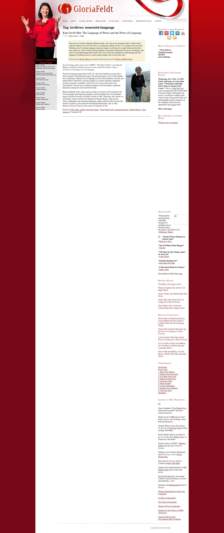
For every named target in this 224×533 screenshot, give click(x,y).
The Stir (162, 248)
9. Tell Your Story (165, 390)
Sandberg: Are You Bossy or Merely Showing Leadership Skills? (172, 345)
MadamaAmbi (174, 485)
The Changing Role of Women (169, 519)
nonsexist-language (121, 109)
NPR (172, 417)
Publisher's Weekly (166, 232)
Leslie (160, 337)
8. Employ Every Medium (167, 388)
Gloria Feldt (162, 329)
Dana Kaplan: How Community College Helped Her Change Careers (171, 306)
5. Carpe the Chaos (165, 381)
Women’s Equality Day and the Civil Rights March (171, 288)
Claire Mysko (164, 256)
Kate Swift (110, 109)
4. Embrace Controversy (167, 379)
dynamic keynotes (165, 52)
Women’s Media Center (124, 59)
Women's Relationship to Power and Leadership (171, 492)
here (170, 108)
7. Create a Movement (166, 386)
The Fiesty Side (175, 428)
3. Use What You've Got (167, 376)
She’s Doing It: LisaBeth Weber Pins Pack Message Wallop (171, 323)
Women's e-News (165, 241)
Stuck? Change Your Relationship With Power (172, 294)
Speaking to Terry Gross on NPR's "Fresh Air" (171, 511)
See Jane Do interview (166, 476)
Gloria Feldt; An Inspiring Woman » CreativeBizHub (171, 319)
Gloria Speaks (85, 21)
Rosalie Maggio (85, 59)
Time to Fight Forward (166, 517)
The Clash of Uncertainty (167, 502)
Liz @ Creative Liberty (167, 343)
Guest (82, 36)
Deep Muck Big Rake (167, 263)
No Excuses (114, 21)
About (73, 21)
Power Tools (162, 369)
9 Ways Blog (127, 21)
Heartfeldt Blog (144, 21)
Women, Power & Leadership (169, 506)
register (173, 104)
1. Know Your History (166, 372)
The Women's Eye (179, 408)
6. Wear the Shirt (164, 383)
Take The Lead (177, 88)
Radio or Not (179, 437)
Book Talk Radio (173, 463)
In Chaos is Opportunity (167, 498)
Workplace (162, 393)
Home (65, 21)
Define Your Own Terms (89, 109)
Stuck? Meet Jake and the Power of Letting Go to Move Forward (171, 300)
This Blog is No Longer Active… (170, 284)
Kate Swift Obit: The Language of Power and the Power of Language (102, 33)
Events (158, 21)
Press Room (101, 21)
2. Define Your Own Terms (168, 374)
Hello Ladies (164, 269)
